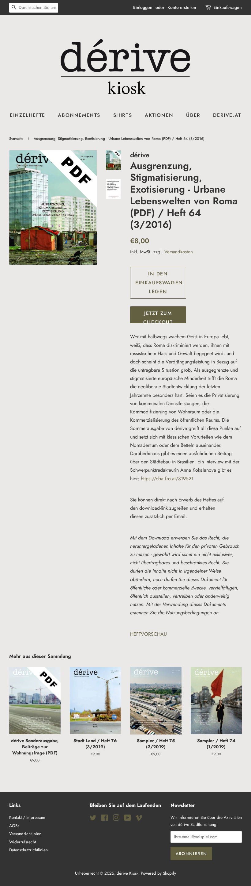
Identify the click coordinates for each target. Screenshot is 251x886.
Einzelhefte (27, 115)
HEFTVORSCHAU (148, 634)
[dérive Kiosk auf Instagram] (116, 819)
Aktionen (159, 115)
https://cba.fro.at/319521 (167, 478)
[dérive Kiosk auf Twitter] (93, 819)
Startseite (16, 138)
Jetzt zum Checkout (158, 316)
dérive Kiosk (127, 873)
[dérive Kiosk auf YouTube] (127, 819)
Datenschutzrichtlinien (28, 850)
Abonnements (79, 115)
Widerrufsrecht (22, 842)
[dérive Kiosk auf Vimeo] (139, 819)
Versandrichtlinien (25, 833)
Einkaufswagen (227, 7)
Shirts (122, 115)
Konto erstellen (181, 7)
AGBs (14, 826)
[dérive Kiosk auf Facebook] (104, 819)
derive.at (227, 115)
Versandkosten (178, 251)
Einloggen (142, 7)
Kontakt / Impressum (27, 817)
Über (193, 115)
